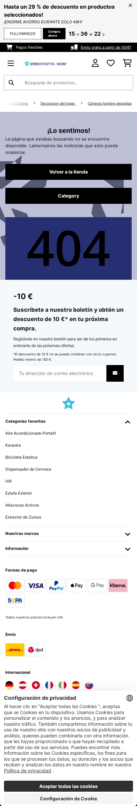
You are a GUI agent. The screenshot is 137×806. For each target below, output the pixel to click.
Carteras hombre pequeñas (110, 103)
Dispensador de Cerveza (28, 469)
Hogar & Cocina (16, 103)
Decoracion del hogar (58, 103)
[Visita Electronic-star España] (76, 685)
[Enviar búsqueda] (11, 83)
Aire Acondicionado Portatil (30, 433)
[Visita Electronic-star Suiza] (36, 685)
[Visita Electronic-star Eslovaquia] (89, 685)
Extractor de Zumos (23, 517)
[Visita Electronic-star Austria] (23, 685)
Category (68, 196)
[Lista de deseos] (111, 63)
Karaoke (13, 445)
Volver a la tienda (68, 172)
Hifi (8, 481)
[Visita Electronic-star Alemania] (9, 685)
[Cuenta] (95, 63)
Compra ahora (54, 33)
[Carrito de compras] (127, 63)
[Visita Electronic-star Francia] (49, 685)
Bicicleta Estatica (21, 457)
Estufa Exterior (18, 493)
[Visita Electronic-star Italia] (63, 685)
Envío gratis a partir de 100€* (106, 47)
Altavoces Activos (22, 505)
